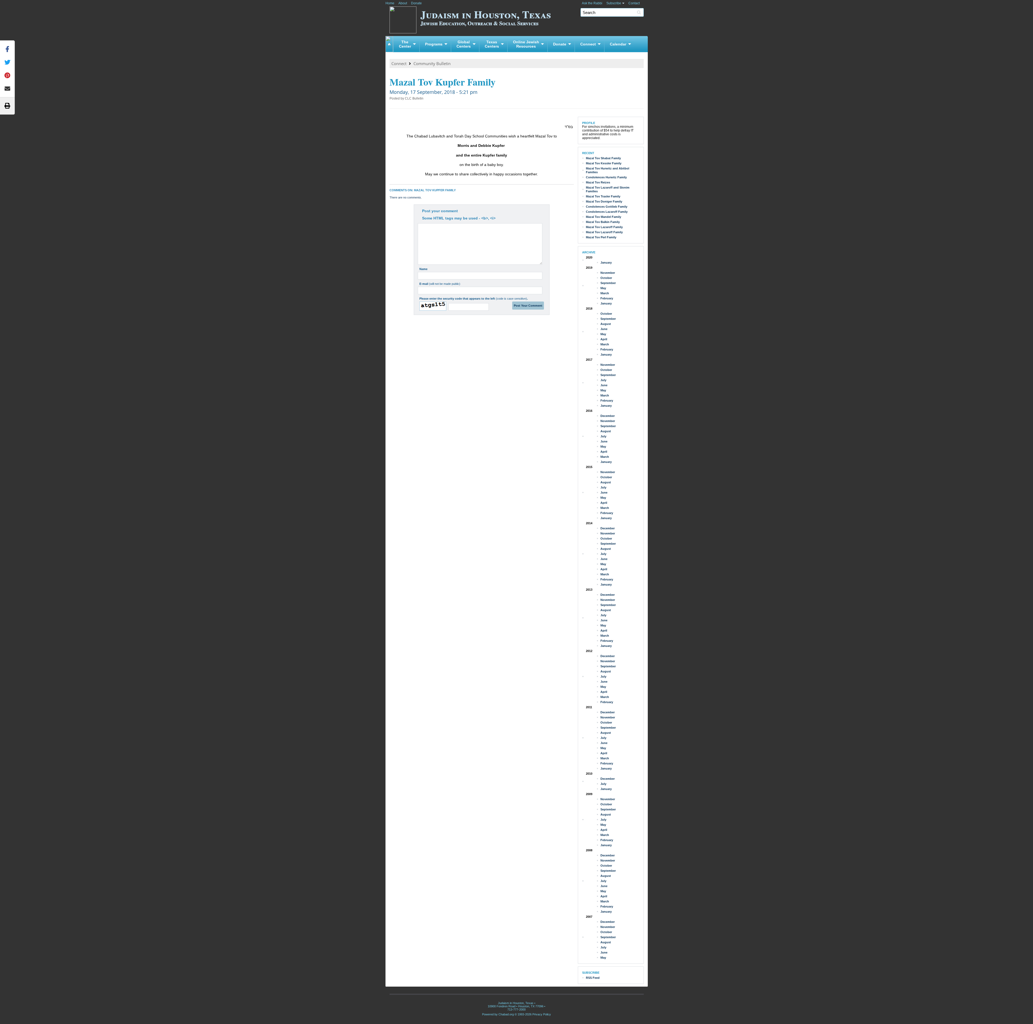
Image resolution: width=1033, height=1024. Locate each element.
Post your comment (440, 211)
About (402, 3)
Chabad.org (506, 1014)
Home (389, 3)
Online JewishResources (526, 44)
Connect (588, 44)
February (606, 298)
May (603, 288)
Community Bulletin (432, 63)
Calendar (618, 44)
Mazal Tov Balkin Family (603, 222)
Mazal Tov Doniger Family (604, 201)
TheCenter (405, 44)
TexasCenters (492, 44)
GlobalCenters (464, 44)
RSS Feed (593, 977)
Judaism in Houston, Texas (485, 16)
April (603, 339)
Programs (434, 44)
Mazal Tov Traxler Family (603, 196)
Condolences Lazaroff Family (607, 211)
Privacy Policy (541, 1014)
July (603, 380)
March (604, 293)
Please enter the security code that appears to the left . (473, 298)
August (605, 323)
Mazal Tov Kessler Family (603, 163)
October (606, 277)
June (603, 329)
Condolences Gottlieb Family (606, 206)
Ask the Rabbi (592, 3)
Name (423, 269)
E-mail (439, 283)
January (606, 262)
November (607, 272)
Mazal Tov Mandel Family (603, 216)
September (608, 283)
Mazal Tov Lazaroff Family (604, 227)
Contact (634, 3)
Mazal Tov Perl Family (601, 237)
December (607, 415)
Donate (416, 3)
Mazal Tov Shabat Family (603, 158)
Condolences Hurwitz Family (606, 177)
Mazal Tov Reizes (598, 182)
